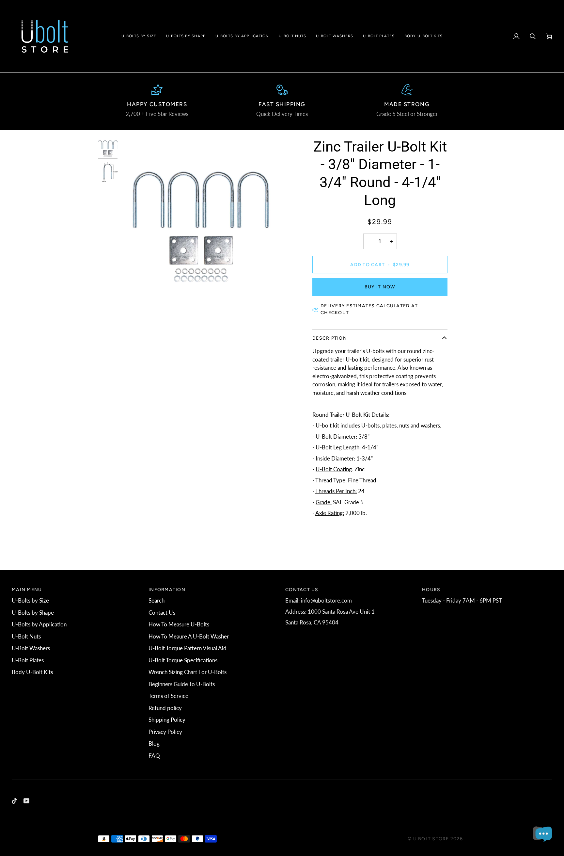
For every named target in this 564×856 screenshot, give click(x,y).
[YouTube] (26, 801)
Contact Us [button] (302, 589)
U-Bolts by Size (30, 600)
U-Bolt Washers (31, 648)
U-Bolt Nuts (26, 636)
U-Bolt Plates (28, 660)
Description (329, 338)
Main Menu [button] (27, 589)
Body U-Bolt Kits (32, 672)
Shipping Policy (167, 719)
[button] (139, 36)
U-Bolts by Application (39, 624)
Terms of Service (168, 695)
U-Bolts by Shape (33, 612)
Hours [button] (431, 589)
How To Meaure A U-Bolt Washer (189, 636)
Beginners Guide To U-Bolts (182, 684)
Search (156, 600)
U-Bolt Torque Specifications (183, 660)
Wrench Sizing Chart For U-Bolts (188, 672)
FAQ (154, 755)
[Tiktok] (14, 801)
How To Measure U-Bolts (179, 624)
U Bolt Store (431, 839)
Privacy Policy (165, 731)
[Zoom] (201, 219)
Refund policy (165, 707)
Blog (154, 743)
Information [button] (167, 589)
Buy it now (380, 287)
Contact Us (162, 612)
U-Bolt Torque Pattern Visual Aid (188, 648)
